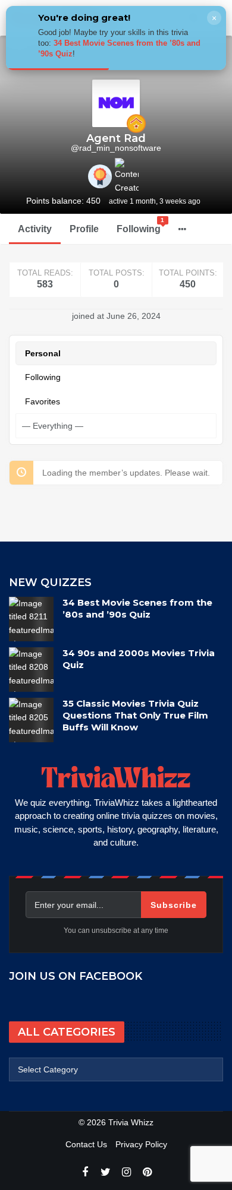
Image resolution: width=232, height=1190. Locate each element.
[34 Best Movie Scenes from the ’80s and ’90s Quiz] (31, 619)
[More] (182, 229)
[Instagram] (126, 1172)
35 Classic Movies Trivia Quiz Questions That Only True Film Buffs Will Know (135, 715)
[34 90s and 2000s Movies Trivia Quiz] (31, 669)
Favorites (42, 401)
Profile (84, 229)
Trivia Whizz (130, 1122)
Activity (35, 229)
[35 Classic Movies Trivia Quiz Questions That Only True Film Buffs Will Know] (31, 720)
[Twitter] (105, 1172)
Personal (43, 353)
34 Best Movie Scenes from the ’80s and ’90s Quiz (137, 608)
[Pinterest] (147, 1172)
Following (141, 225)
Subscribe (174, 905)
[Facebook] (84, 1172)
